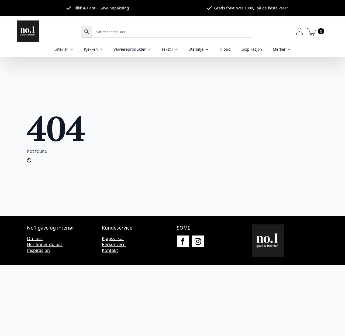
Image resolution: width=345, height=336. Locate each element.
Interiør (61, 49)
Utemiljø (195, 49)
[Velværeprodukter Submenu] (151, 49)
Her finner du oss (45, 244)
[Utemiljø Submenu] (208, 49)
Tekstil (167, 49)
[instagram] (198, 241)
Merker (279, 49)
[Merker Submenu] (291, 49)
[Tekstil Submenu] (178, 49)
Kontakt (110, 250)
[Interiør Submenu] (73, 49)
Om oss (35, 238)
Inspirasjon (252, 49)
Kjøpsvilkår (113, 238)
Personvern (114, 244)
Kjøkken (91, 49)
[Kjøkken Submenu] (103, 49)
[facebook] (183, 241)
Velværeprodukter (129, 49)
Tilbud (225, 49)
